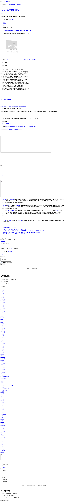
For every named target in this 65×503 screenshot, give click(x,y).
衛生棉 (4, 220)
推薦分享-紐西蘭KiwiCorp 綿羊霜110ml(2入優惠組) (14, 233)
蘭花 (2, 375)
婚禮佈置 (3, 399)
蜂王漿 (2, 360)
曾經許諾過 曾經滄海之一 (6, 123)
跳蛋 (2, 434)
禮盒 (2, 316)
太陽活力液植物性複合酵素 (7, 385)
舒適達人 (10, 220)
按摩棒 (2, 432)
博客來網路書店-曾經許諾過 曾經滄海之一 (17, 30)
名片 (4, 25)
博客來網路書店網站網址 (6, 99)
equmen (9, 205)
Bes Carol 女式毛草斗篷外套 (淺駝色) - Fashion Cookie (15, 229)
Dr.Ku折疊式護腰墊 (5, 376)
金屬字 (2, 412)
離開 (7, 500)
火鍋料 (2, 325)
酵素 (2, 364)
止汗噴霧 (3, 308)
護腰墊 (2, 382)
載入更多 (2, 256)
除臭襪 (4, 199)
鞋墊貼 (2, 309)
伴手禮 (2, 317)
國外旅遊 (10, 251)
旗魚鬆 (56, 210)
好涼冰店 (3, 300)
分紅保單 (3, 369)
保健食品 (3, 357)
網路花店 (3, 397)
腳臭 (2, 294)
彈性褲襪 (3, 425)
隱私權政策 (40, 485)
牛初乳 (2, 361)
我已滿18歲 (3, 500)
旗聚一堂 (3, 312)
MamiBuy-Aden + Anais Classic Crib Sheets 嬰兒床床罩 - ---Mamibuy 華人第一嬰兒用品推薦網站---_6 (24, 230)
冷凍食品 (3, 328)
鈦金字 (2, 419)
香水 (2, 443)
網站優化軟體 (4, 390)
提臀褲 (2, 452)
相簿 (4, 22)
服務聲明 (44, 485)
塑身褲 (2, 449)
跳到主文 (3, 13)
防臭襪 (2, 297)
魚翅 (2, 329)
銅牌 (2, 411)
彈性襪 (2, 422)
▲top (2, 254)
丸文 (2, 175)
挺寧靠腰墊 (3, 378)
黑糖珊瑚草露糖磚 (5, 389)
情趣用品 (3, 431)
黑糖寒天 (3, 387)
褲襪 (2, 423)
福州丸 (2, 326)
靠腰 (2, 379)
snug (1, 133)
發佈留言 (2, 264)
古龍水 (2, 444)
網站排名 (3, 393)
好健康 (2, 355)
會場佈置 (3, 400)
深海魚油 (3, 363)
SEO (1, 394)
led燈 (2, 416)
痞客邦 (10, 248)
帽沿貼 (2, 291)
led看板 (2, 420)
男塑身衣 (18, 205)
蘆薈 (2, 438)
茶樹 (2, 441)
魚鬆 (2, 170)
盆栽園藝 (3, 372)
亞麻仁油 (3, 358)
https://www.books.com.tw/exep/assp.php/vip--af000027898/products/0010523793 (21, 59)
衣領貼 (2, 290)
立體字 (2, 409)
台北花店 (3, 402)
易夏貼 (2, 303)
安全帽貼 (3, 302)
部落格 (4, 23)
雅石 (2, 373)
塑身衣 (2, 159)
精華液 (2, 440)
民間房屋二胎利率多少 (13, 129)
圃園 (2, 446)
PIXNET (23, 485)
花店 (2, 396)
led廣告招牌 (3, 414)
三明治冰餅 (3, 299)
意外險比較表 (4, 367)
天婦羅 (2, 323)
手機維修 (3, 437)
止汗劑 (2, 306)
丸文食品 (13, 210)
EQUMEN (3, 450)
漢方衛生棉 (19, 220)
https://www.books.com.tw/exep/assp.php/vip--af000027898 (13, 106)
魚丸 (2, 322)
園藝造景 (3, 370)
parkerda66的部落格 (10, 10)
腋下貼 (2, 305)
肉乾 (2, 320)
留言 (13, 248)
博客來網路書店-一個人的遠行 (10, 227)
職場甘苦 (11, 19)
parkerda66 (3, 241)
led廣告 (2, 417)
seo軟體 (2, 392)
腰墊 (2, 381)
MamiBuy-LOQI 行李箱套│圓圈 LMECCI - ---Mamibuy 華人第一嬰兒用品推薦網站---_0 (22, 232)
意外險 (2, 366)
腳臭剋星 (12, 199)
